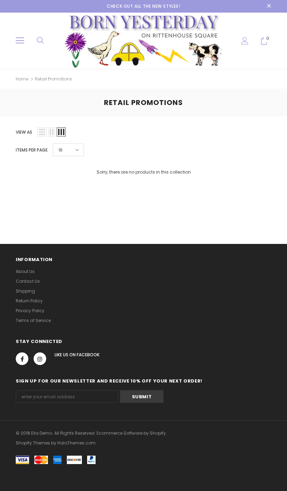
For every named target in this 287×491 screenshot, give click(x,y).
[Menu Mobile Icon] (20, 40)
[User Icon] (244, 40)
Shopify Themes (33, 443)
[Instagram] (40, 358)
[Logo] (143, 40)
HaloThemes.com (76, 443)
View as (24, 132)
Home (22, 79)
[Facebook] (22, 358)
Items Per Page (32, 150)
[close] (268, 6)
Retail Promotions (53, 79)
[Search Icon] (40, 40)
